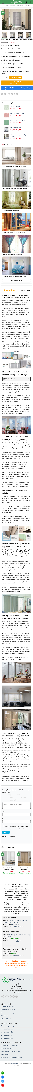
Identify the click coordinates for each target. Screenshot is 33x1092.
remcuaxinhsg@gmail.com (16, 926)
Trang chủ (6, 5)
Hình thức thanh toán (7, 1029)
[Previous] (3, 19)
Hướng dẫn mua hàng (7, 1012)
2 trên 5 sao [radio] (13, 794)
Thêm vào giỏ (16, 77)
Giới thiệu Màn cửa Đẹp (8, 1006)
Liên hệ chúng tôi (6, 1019)
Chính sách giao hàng (7, 1026)
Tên (3, 811)
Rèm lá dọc (27, 5)
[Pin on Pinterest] (14, 94)
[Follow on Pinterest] (14, 996)
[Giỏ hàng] (26, 2)
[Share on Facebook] (5, 94)
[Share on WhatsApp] (2, 94)
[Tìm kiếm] (30, 2)
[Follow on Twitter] (11, 996)
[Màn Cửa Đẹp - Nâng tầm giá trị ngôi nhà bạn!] (16, 2)
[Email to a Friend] (11, 94)
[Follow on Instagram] (5, 996)
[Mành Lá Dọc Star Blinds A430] (24, 858)
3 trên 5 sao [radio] (6, 797)
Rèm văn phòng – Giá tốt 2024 (10, 1045)
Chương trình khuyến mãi (8, 1009)
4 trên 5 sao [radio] (17, 797)
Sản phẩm (12, 5)
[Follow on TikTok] (8, 996)
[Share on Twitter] (8, 94)
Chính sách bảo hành (7, 1032)
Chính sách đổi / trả (6, 1035)
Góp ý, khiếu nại (5, 1016)
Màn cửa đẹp (14, 1063)
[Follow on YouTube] (17, 996)
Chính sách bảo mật (7, 1038)
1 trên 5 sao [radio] (5, 794)
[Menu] (2, 2)
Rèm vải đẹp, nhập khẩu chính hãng (11, 1057)
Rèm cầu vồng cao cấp (7, 1048)
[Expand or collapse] (29, 379)
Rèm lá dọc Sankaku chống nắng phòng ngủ (8, 868)
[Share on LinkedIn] (17, 94)
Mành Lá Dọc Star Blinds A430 (24, 868)
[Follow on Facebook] (2, 996)
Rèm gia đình (5, 1054)
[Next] (30, 19)
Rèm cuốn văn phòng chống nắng (10, 1051)
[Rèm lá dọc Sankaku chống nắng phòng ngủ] (8, 858)
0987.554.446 (15, 939)
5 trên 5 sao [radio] (6, 800)
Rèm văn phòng (19, 5)
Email (4, 818)
